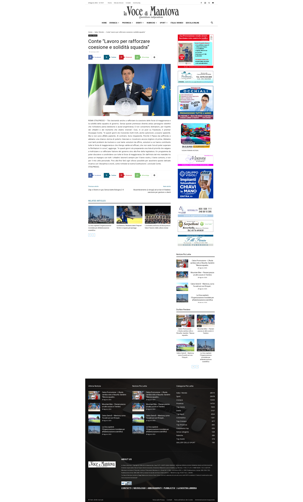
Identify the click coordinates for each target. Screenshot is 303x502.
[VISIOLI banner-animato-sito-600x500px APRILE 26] (195, 198)
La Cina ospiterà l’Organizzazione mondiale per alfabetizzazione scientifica (99, 228)
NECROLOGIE (140, 488)
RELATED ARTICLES (97, 201)
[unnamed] (195, 216)
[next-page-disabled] (93, 235)
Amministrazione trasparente (205, 500)
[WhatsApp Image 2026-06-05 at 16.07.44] (195, 151)
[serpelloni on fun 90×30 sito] (195, 231)
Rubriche (151, 23)
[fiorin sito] (195, 245)
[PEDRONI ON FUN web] (195, 82)
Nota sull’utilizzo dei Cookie (183, 500)
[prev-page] (89, 235)
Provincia (126, 23)
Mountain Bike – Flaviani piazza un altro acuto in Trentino (205, 331)
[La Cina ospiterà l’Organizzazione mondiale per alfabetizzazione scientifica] (101, 215)
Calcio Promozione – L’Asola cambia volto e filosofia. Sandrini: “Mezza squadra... (202, 263)
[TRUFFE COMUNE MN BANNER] (195, 67)
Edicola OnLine (118, 3)
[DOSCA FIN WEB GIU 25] (195, 119)
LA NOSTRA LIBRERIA (187, 488)
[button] (212, 23)
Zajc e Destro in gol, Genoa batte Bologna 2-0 (106, 190)
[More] (154, 57)
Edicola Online (192, 23)
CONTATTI (126, 488)
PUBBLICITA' (169, 488)
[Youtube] (213, 2)
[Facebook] (201, 2)
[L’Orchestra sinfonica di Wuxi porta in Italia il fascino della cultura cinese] (158, 215)
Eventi (139, 23)
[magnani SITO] (195, 165)
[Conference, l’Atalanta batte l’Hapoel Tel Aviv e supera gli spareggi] (129, 215)
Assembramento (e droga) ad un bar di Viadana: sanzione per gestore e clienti (152, 191)
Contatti (128, 3)
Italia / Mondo (177, 23)
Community (136, 3)
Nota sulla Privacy (159, 500)
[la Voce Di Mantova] (151, 12)
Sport (163, 23)
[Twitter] (209, 2)
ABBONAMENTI (155, 488)
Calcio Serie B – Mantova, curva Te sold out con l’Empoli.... (185, 355)
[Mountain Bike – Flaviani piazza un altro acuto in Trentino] (182, 275)
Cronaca (113, 23)
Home (110, 3)
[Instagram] (205, 2)
